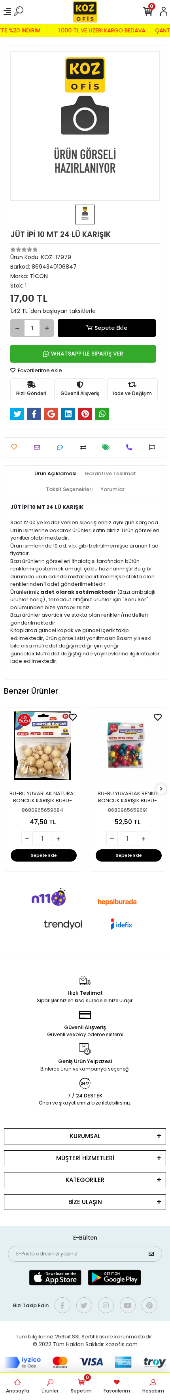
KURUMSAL (85, 1136)
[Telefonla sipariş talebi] (131, 447)
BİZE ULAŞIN (85, 1202)
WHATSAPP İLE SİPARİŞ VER (87, 354)
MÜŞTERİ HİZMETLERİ (85, 1158)
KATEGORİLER (85, 1180)
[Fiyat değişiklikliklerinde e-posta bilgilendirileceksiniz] (108, 447)
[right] (161, 789)
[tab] (55, 474)
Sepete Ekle (110, 328)
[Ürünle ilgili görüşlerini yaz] (62, 447)
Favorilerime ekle (39, 370)
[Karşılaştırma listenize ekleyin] (85, 447)
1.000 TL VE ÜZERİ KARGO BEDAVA (103, 30)
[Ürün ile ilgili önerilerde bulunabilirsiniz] (154, 447)
